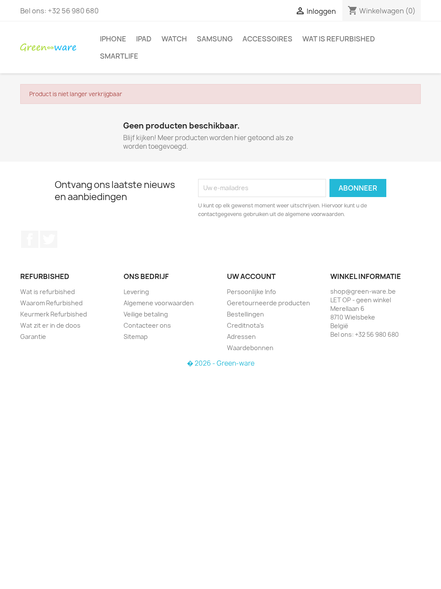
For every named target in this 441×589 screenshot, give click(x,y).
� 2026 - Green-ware (221, 363)
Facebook (29, 239)
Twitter (48, 239)
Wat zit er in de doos (50, 325)
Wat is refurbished (338, 39)
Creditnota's (245, 325)
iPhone (113, 39)
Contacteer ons (147, 325)
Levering (136, 292)
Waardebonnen (250, 348)
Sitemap (136, 336)
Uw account (251, 276)
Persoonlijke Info (251, 292)
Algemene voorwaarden (159, 303)
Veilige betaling (146, 314)
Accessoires (267, 39)
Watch (174, 39)
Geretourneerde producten (268, 303)
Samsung (215, 39)
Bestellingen (245, 314)
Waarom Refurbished (51, 303)
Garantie (33, 336)
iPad (144, 39)
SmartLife (119, 56)
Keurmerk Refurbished (53, 314)
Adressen (241, 336)
